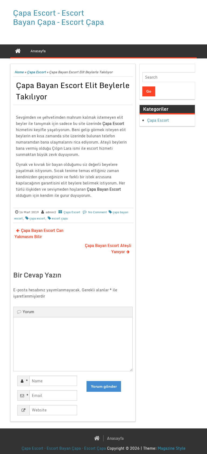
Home (19, 72)
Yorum (28, 312)
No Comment (97, 212)
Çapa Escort (36, 72)
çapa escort (37, 218)
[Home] (18, 50)
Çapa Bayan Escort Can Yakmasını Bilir (39, 233)
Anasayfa (115, 438)
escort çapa (60, 218)
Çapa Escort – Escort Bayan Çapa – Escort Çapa (58, 17)
